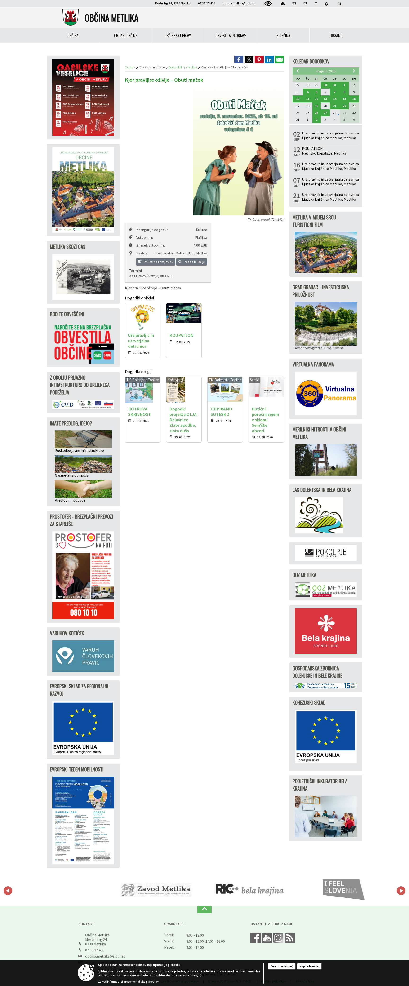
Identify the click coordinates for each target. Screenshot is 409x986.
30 (325, 85)
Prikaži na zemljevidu (158, 262)
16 (354, 99)
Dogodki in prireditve (183, 67)
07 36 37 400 (94, 950)
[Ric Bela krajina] (61, 890)
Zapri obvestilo (309, 966)
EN (294, 3)
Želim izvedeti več (282, 966)
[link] (239, 59)
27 (325, 113)
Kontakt (86, 923)
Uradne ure (174, 923)
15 (344, 99)
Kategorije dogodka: (152, 229)
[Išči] (339, 3)
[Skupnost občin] (248, 890)
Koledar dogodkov (311, 61)
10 (297, 99)
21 (334, 106)
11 (307, 99)
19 (316, 106)
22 (344, 106)
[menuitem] (73, 35)
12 (316, 99)
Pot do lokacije (194, 262)
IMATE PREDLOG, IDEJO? (71, 423)
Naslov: (142, 253)
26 (316, 113)
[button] (8, 890)
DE (305, 3)
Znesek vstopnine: (150, 245)
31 (334, 85)
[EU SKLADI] (342, 890)
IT (316, 3)
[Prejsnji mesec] (298, 71)
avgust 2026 (326, 71)
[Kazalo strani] (283, 3)
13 (325, 99)
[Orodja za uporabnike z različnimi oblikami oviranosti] (268, 4)
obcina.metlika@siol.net (239, 3)
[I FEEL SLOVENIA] (155, 890)
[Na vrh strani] (204, 909)
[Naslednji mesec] (354, 71)
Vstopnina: (144, 237)
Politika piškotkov (147, 982)
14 (334, 99)
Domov (130, 67)
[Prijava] (326, 4)
